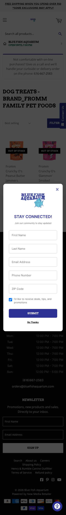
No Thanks (33, 322)
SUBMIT (33, 313)
